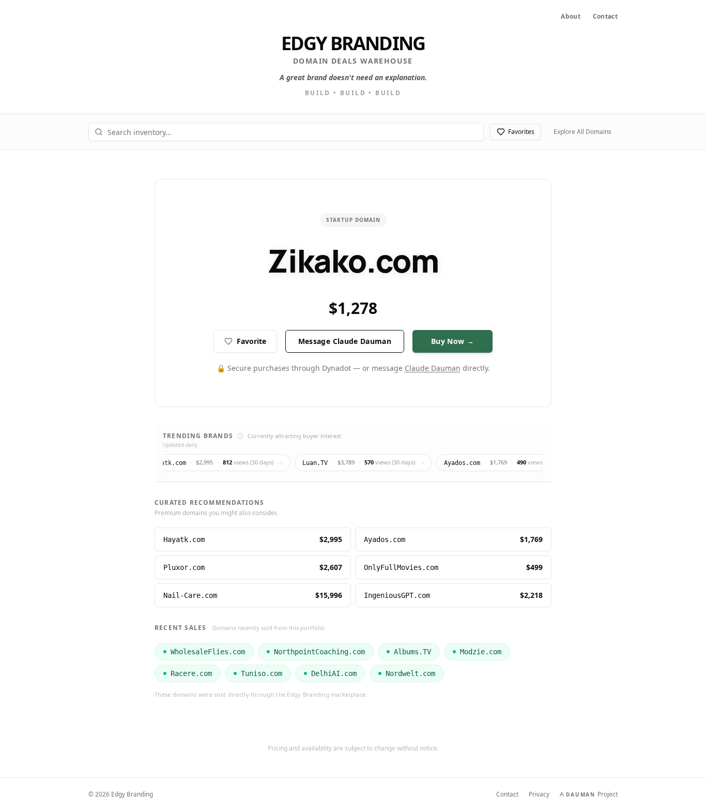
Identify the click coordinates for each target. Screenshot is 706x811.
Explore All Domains (582, 131)
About (570, 16)
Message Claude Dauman (344, 341)
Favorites (521, 131)
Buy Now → (452, 341)
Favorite (251, 341)
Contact (605, 16)
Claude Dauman (433, 368)
